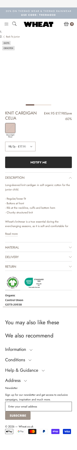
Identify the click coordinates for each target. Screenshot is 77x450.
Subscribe (18, 415)
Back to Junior (13, 36)
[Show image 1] (30, 105)
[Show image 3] (47, 105)
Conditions (15, 360)
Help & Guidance (22, 370)
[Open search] (14, 24)
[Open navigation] (6, 24)
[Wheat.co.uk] (38, 24)
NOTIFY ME (38, 162)
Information (16, 349)
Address (13, 380)
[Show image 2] (38, 105)
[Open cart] (66, 24)
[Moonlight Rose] (10, 128)
